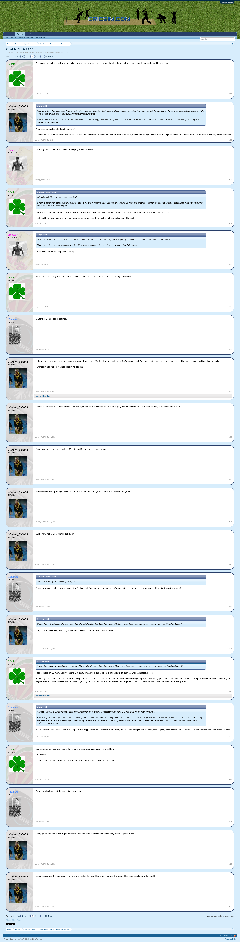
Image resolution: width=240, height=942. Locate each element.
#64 (230, 223)
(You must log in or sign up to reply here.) (220, 916)
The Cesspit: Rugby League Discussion (29, 52)
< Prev (17, 56)
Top (231, 935)
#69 (230, 437)
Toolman (38, 349)
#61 (230, 93)
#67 (230, 349)
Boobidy (37, 180)
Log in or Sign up (227, 2)
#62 (230, 140)
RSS (235, 936)
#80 (230, 906)
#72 (230, 564)
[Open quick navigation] (232, 44)
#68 (230, 391)
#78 (230, 821)
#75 (230, 691)
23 (46, 56)
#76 (230, 737)
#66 (230, 307)
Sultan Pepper (55, 52)
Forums (20, 34)
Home (11, 34)
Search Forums (11, 37)
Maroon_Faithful (40, 140)
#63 (230, 180)
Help (221, 935)
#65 (230, 264)
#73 (230, 606)
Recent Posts (40, 37)
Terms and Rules (230, 939)
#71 (230, 522)
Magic (37, 93)
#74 (230, 649)
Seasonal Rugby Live (26, 37)
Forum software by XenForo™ (23, 939)
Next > (50, 56)
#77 (230, 779)
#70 (230, 479)
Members (30, 34)
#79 (230, 864)
